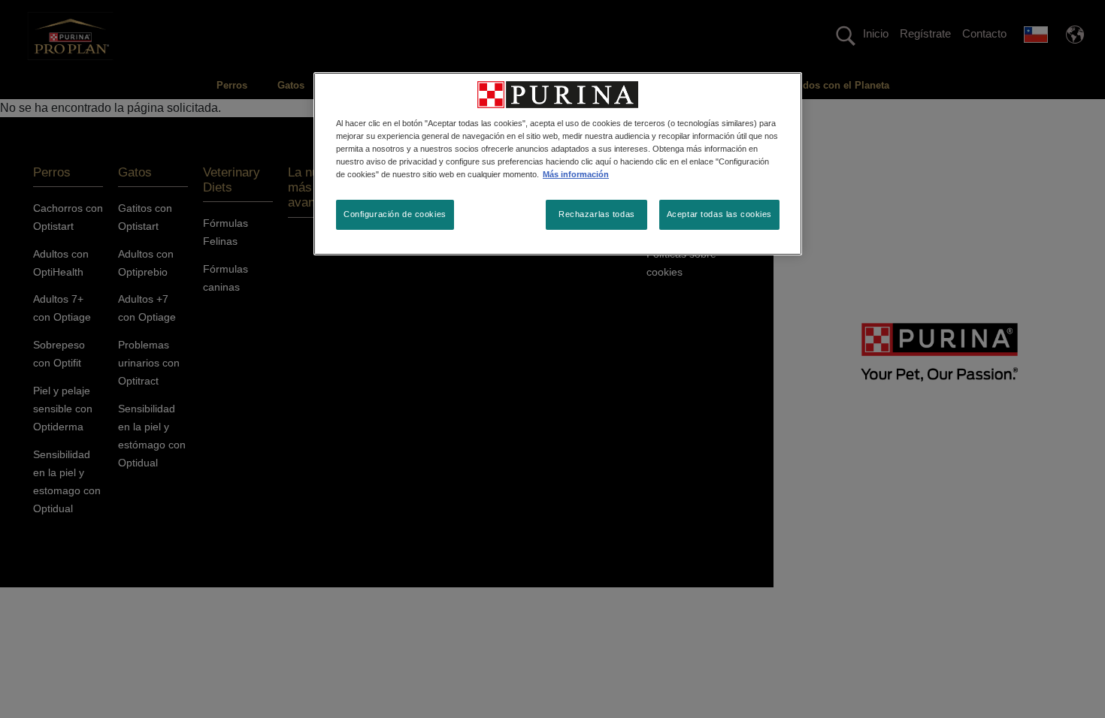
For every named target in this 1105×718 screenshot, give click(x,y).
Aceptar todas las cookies (719, 214)
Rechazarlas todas (597, 214)
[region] (557, 163)
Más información (576, 174)
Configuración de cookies (395, 214)
